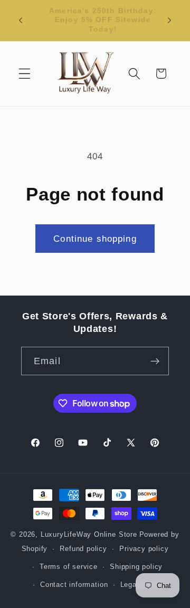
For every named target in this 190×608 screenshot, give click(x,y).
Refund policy (83, 549)
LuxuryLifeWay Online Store (89, 534)
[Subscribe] (154, 361)
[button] (24, 73)
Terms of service (69, 567)
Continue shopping (95, 238)
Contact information (74, 584)
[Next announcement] (169, 20)
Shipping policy (136, 567)
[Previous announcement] (20, 20)
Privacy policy (143, 549)
